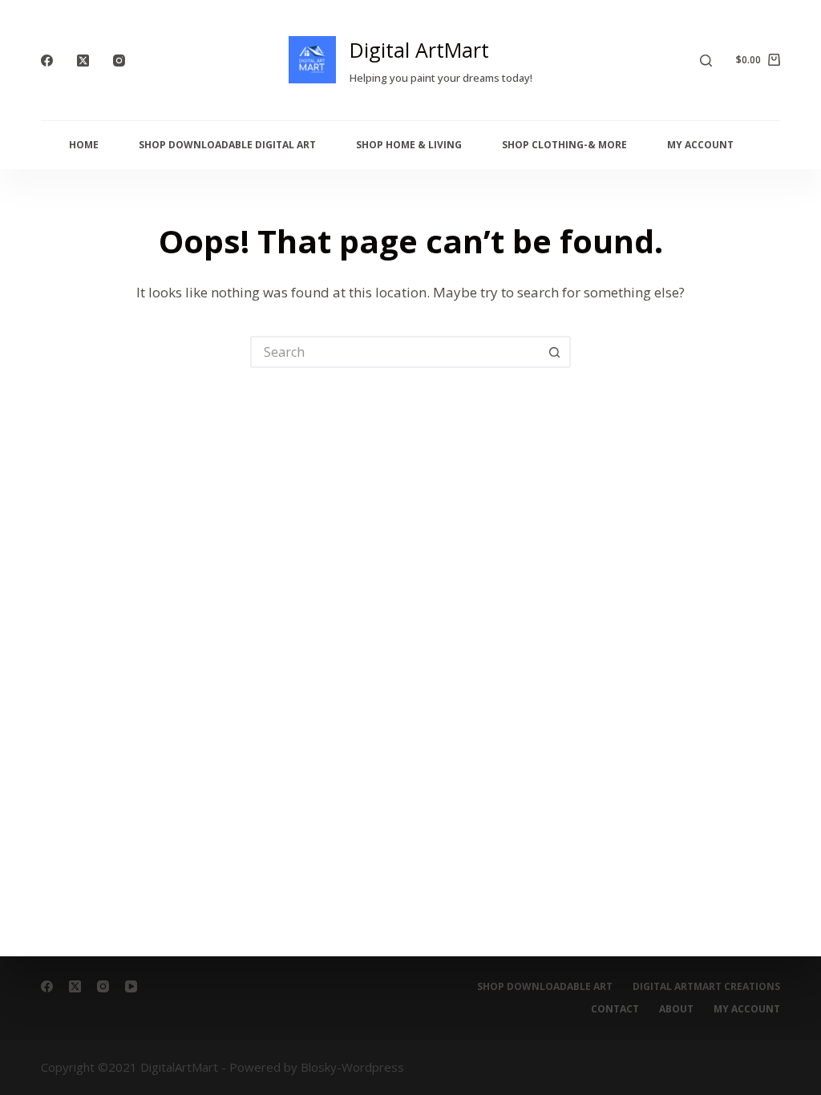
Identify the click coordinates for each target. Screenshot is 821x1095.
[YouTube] (131, 986)
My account (747, 1009)
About (676, 1009)
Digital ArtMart (419, 49)
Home (84, 145)
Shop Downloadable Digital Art (227, 145)
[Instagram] (119, 61)
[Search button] (555, 352)
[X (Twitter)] (83, 61)
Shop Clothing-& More (564, 145)
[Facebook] (47, 61)
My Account (700, 145)
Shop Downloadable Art (545, 986)
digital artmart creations (706, 986)
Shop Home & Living (409, 145)
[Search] (706, 61)
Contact (615, 1009)
